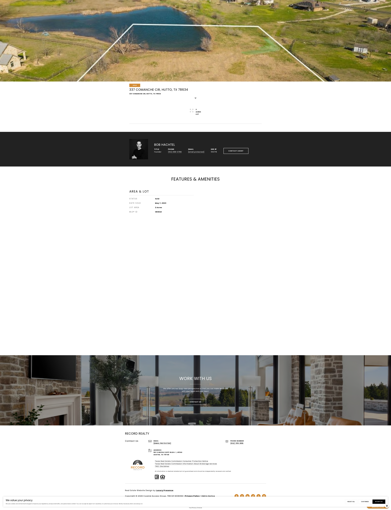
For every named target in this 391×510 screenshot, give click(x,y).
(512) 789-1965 (236, 443)
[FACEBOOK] (236, 496)
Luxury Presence (164, 490)
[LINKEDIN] (247, 496)
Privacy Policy (192, 496)
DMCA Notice (208, 496)
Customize (365, 501)
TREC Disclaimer (162, 466)
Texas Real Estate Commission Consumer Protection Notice (181, 461)
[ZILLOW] (264, 496)
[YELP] (258, 496)
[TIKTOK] (253, 496)
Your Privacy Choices (195, 508)
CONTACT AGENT (236, 151)
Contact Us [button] (195, 402)
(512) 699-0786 (175, 152)
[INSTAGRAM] (242, 496)
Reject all (351, 501)
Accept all (379, 501)
